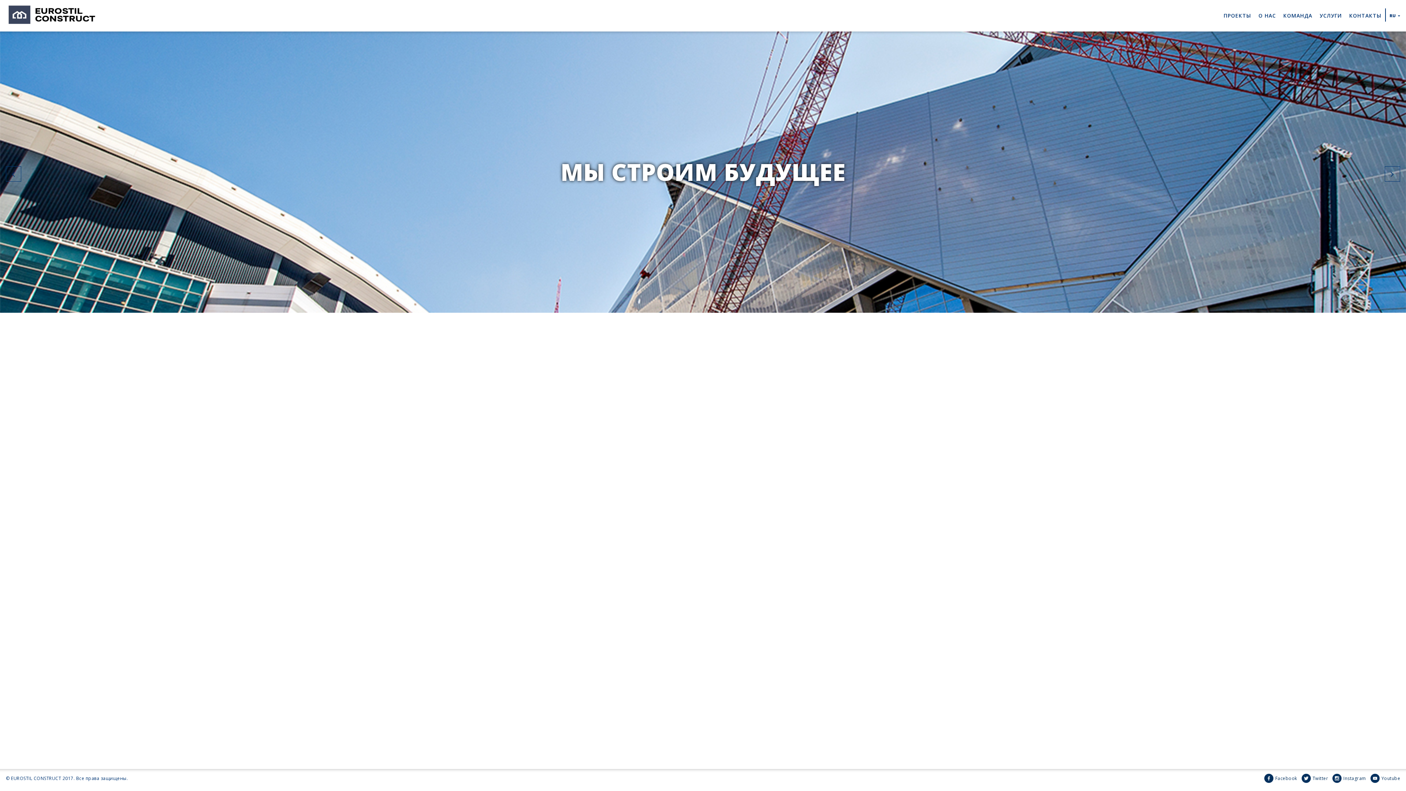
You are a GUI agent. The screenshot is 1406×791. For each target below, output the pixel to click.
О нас (1267, 15)
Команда (1297, 15)
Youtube (1391, 778)
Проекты (1237, 15)
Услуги (1331, 15)
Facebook (1286, 778)
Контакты (1365, 15)
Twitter (1320, 778)
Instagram (1354, 778)
